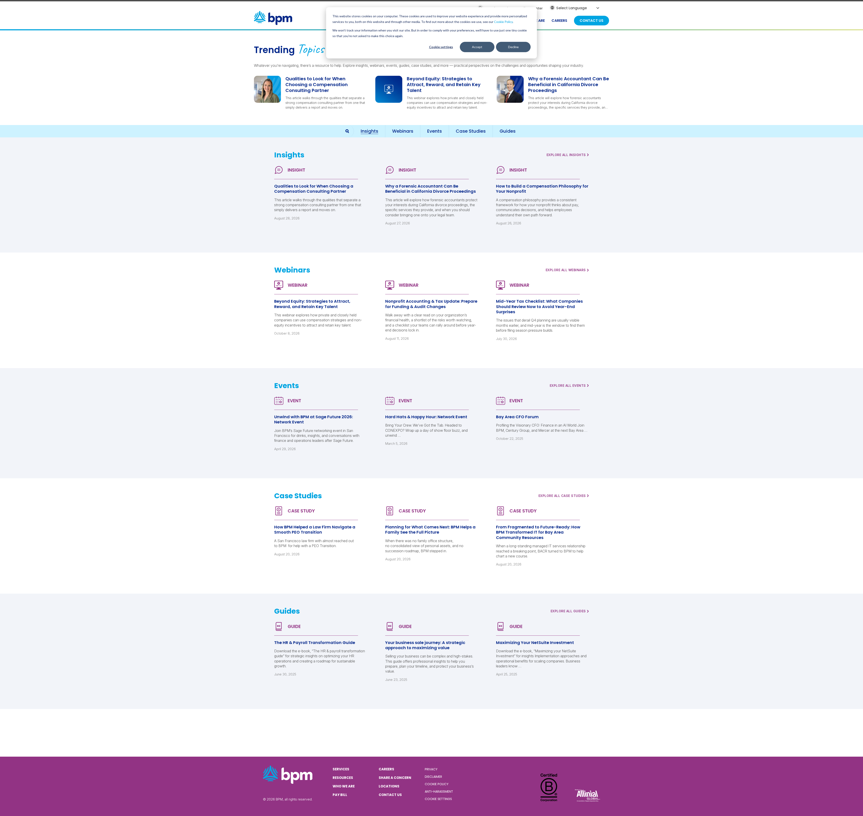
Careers (386, 769)
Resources (343, 777)
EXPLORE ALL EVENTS (569, 385)
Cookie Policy (503, 22)
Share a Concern (395, 777)
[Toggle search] (347, 131)
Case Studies (471, 131)
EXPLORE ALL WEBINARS (567, 270)
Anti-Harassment (439, 791)
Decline (513, 47)
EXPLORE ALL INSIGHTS (568, 154)
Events (434, 131)
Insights (369, 131)
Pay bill (340, 794)
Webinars (402, 131)
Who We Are (344, 786)
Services (341, 769)
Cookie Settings (438, 799)
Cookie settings (441, 47)
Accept (477, 47)
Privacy (431, 769)
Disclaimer (433, 776)
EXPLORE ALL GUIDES (570, 611)
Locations (389, 786)
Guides (508, 131)
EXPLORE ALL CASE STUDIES (563, 495)
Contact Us (390, 794)
